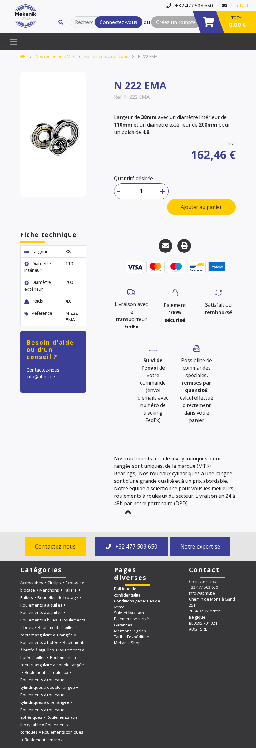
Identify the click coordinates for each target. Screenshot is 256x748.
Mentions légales (130, 631)
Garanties (123, 625)
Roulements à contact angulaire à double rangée (52, 661)
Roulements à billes (39, 620)
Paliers (70, 590)
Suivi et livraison (129, 613)
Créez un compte (176, 22)
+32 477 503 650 (135, 546)
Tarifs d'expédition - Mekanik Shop (132, 639)
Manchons (49, 590)
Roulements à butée (39, 642)
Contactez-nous (55, 546)
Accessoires (31, 582)
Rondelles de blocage (57, 597)
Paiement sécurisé (131, 618)
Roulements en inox (43, 739)
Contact (239, 5)
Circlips (54, 582)
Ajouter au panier (201, 207)
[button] (128, 512)
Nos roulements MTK (55, 56)
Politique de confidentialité (127, 591)
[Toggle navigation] (13, 42)
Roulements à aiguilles (41, 605)
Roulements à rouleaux (106, 56)
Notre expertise (200, 546)
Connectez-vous (118, 22)
